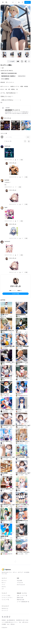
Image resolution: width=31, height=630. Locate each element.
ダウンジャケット (10, 82)
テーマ (3, 584)
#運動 (21, 86)
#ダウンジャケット (5, 86)
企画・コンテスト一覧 (22, 595)
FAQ (20, 622)
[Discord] (5, 617)
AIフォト (4, 582)
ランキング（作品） (6, 595)
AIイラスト (4, 580)
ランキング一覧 (5, 599)
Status (8, 624)
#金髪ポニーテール (14, 86)
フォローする (15, 293)
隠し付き (8, 141)
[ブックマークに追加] (22, 61)
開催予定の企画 (20, 599)
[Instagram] (7, 617)
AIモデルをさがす (21, 584)
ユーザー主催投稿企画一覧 (23, 601)
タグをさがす (20, 582)
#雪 (9, 89)
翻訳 (1, 102)
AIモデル (4, 586)
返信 (22, 159)
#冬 (6, 89)
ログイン (28, 2)
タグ (3, 588)
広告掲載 (4, 624)
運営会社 (13, 624)
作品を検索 (19, 580)
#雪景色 (13, 89)
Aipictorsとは (5, 608)
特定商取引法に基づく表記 (22, 620)
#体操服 (26, 86)
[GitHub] (9, 617)
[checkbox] (4, 141)
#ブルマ (2, 89)
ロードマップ (5, 610)
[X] (2, 617)
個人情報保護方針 (11, 620)
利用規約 (4, 620)
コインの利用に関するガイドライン (10, 622)
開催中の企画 (20, 597)
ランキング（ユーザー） (7, 597)
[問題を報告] (18, 160)
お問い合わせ (25, 622)
